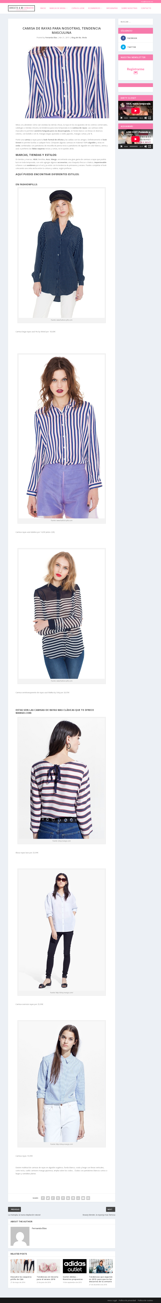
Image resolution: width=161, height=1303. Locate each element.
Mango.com (23, 712)
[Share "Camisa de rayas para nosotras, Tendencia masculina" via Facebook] (42, 1198)
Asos (48, 159)
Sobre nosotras (129, 8)
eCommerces (94, 8)
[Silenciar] (145, 118)
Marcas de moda (57, 8)
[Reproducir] (121, 118)
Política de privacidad (127, 1300)
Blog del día (76, 37)
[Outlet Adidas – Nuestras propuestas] (75, 1266)
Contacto (146, 8)
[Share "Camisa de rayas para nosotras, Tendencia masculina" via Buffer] (73, 1198)
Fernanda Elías (51, 37)
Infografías (112, 8)
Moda (84, 37)
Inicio (43, 8)
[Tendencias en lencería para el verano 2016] (48, 1266)
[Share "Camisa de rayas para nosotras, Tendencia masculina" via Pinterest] (63, 1198)
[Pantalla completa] (149, 118)
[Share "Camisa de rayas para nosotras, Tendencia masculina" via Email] (83, 1198)
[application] (135, 110)
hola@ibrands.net (147, 2)
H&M (35, 159)
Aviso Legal (112, 1300)
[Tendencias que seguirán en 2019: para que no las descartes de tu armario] (101, 1266)
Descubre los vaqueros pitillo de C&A (21, 1278)
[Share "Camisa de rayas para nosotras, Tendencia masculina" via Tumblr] (58, 1198)
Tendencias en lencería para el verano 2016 (47, 1278)
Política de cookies (145, 1300)
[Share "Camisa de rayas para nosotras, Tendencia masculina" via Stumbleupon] (78, 1198)
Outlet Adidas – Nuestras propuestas (73, 1278)
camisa (27, 139)
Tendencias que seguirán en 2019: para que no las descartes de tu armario (101, 1279)
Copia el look (78, 8)
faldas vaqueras (38, 148)
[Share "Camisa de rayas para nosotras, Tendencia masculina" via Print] (88, 1198)
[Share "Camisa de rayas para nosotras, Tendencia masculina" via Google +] (52, 1198)
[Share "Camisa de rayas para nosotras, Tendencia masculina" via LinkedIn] (68, 1198)
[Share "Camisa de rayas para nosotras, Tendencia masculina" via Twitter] (47, 1198)
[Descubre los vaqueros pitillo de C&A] (22, 1266)
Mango (54, 159)
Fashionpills (28, 184)
